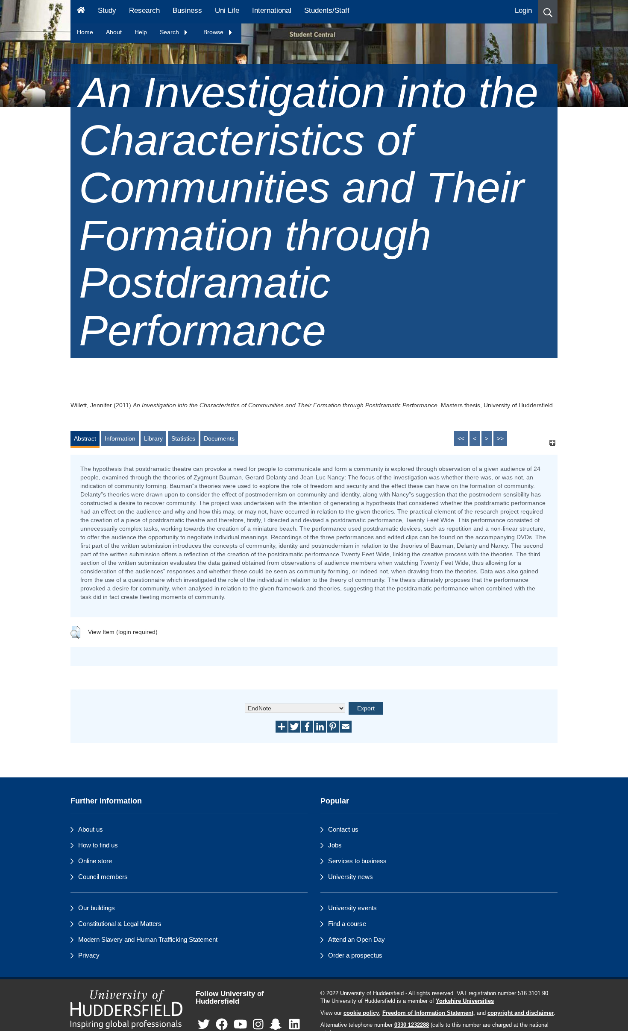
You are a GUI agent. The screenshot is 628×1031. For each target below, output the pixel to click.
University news (350, 876)
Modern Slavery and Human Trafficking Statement (147, 939)
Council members (103, 876)
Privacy (89, 955)
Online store (95, 861)
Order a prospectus (355, 955)
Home (85, 32)
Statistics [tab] (183, 438)
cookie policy (361, 1013)
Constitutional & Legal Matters (119, 923)
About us (90, 829)
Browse (214, 32)
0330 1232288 (411, 1025)
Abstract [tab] (85, 438)
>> (500, 438)
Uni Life (227, 10)
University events (352, 907)
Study (107, 10)
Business (187, 10)
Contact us (343, 829)
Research (144, 10)
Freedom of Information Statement (427, 1013)
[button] (548, 11)
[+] (552, 442)
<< (461, 438)
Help (141, 32)
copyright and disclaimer (520, 1013)
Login (523, 10)
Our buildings (96, 907)
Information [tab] (120, 438)
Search (170, 32)
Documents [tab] (219, 438)
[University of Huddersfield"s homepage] (126, 1009)
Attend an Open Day (356, 939)
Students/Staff (326, 10)
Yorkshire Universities (465, 1001)
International (271, 10)
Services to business (357, 861)
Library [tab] (153, 438)
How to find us (98, 845)
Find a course (347, 923)
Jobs (335, 845)
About (114, 32)
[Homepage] (80, 11)
